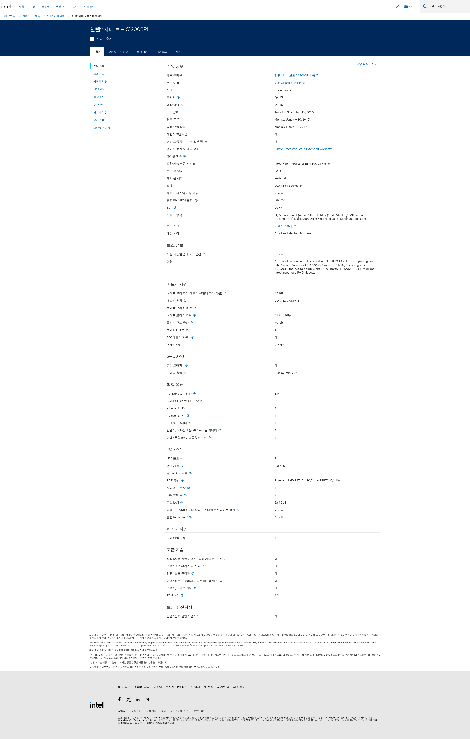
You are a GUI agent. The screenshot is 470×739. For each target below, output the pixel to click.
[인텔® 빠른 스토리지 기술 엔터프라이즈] (221, 580)
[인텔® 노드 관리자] (193, 573)
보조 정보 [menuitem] (98, 73)
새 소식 (208, 687)
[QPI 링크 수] (184, 156)
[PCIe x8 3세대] (188, 415)
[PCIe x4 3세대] (188, 408)
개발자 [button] (60, 6)
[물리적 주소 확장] (191, 322)
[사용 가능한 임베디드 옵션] (204, 254)
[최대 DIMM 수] (187, 330)
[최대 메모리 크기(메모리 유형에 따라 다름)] (225, 293)
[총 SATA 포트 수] (190, 473)
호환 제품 (142, 51)
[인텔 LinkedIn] (138, 700)
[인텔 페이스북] (119, 700)
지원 (178, 51)
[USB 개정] (182, 465)
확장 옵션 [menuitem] (98, 96)
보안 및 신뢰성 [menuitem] (101, 127)
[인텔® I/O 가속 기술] (195, 588)
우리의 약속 (141, 687)
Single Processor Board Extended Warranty (303, 149)
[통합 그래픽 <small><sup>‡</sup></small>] (187, 365)
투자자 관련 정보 (177, 687)
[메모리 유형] (185, 300)
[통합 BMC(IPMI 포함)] (196, 200)
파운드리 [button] (89, 6)
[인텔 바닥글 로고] (97, 704)
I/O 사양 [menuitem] (98, 104)
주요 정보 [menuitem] (98, 66)
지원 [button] (33, 6)
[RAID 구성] (182, 480)
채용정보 (239, 687)
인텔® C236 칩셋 (286, 226)
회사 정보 (124, 687)
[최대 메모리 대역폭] (194, 315)
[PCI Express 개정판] (194, 393)
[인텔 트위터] (129, 700)
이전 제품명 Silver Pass (290, 83)
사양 (97, 51)
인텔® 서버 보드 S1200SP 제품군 (296, 75)
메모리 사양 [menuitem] (100, 81)
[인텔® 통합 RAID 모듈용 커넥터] (209, 437)
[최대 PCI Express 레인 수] (202, 400)
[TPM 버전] (182, 595)
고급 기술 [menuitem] (98, 120)
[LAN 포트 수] (185, 495)
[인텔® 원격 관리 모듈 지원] (203, 566)
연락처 (195, 687)
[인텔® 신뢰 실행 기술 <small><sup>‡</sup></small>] (198, 616)
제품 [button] (21, 6)
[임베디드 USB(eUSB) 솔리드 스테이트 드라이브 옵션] (238, 509)
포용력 (157, 687)
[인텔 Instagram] (147, 700)
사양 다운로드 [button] (365, 64)
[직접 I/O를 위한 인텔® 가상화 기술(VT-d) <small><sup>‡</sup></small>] (224, 558)
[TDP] (175, 207)
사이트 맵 (223, 687)
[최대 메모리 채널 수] (195, 308)
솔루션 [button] (45, 6)
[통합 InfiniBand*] (190, 517)
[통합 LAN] (182, 502)
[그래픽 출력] (185, 372)
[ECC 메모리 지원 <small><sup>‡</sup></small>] (193, 337)
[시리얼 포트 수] (189, 487)
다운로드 (161, 51)
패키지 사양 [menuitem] (100, 112)
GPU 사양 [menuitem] (98, 89)
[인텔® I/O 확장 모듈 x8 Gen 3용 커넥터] (220, 430)
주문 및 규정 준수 (118, 51)
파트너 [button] (74, 6)
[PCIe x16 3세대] (190, 423)
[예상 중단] (182, 104)
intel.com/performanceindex (135, 720)
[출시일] (178, 97)
